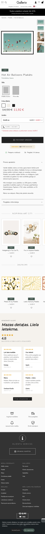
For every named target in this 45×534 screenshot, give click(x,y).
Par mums (25, 466)
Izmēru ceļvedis (11, 127)
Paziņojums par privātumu (8, 503)
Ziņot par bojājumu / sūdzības (30, 506)
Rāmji (2, 473)
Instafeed (3, 493)
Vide (23, 476)
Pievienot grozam (24, 140)
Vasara (11, 78)
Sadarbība (25, 473)
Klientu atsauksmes (27, 469)
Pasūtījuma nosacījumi (7, 496)
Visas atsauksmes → (22, 399)
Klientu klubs (26, 500)
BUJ (23, 496)
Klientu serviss (26, 493)
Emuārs (3, 490)
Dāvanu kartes (24, 451)
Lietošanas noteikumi (7, 500)
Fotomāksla (5, 78)
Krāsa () (6, 101)
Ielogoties (25, 490)
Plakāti (3, 469)
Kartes (3, 480)
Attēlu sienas (4, 466)
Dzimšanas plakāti (6, 476)
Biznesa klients (26, 503)
